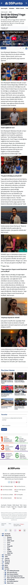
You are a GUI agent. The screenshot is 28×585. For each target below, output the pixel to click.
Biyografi (7, 562)
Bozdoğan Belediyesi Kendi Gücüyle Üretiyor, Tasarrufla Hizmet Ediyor (8, 440)
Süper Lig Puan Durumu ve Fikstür (16, 577)
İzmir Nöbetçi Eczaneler (8, 486)
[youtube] (20, 530)
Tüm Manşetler (19, 494)
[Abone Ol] (26, 48)
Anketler (7, 563)
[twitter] (10, 530)
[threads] (24, 530)
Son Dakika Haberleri (7, 498)
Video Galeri (4, 12)
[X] (11, 482)
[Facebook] (9, 482)
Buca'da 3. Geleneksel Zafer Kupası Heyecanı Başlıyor (23, 456)
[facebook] (6, 530)
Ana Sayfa (4, 8)
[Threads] (19, 482)
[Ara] (26, 3)
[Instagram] (14, 482)
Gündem (11, 8)
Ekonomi (3, 507)
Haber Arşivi (19, 498)
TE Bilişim (22, 524)
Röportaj (7, 560)
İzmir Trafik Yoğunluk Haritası (20, 490)
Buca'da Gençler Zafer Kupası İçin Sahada (22, 440)
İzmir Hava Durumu (20, 486)
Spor (10, 12)
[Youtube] (16, 482)
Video (6, 556)
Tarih (21, 505)
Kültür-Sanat (20, 8)
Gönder (4, 429)
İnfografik (20, 507)
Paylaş (4, 48)
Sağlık (25, 507)
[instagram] (15, 530)
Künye (10, 523)
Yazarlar (7, 558)
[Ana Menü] (1, 3)
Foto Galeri (8, 555)
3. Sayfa (8, 507)
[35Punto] (14, 3)
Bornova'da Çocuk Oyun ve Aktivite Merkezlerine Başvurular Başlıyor (23, 448)
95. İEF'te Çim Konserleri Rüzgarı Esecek (9, 456)
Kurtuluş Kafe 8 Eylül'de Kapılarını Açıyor (9, 448)
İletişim (2, 524)
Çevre (24, 505)
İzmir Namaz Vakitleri (7, 489)
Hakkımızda (3, 523)
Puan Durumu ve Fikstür (7, 494)
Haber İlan (14, 507)
